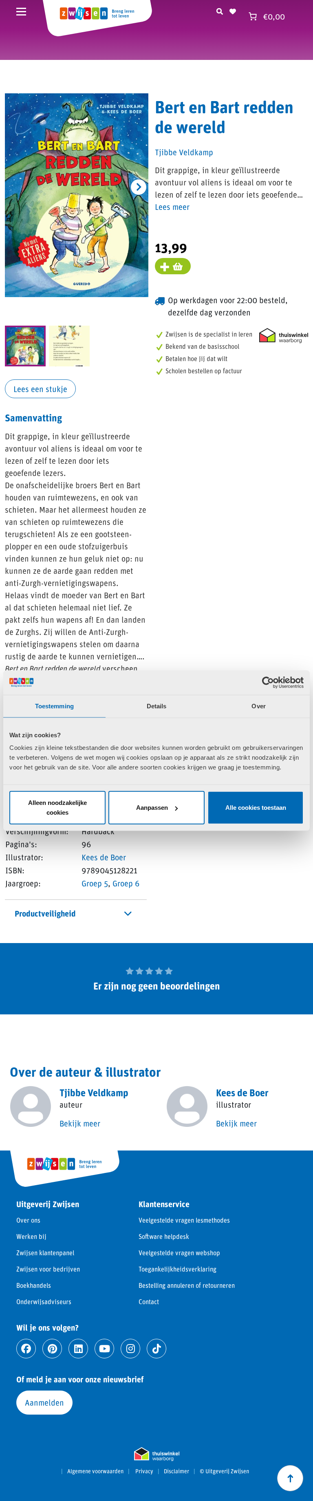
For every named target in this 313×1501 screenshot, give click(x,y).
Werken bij (31, 1236)
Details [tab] (157, 705)
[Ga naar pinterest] (52, 1348)
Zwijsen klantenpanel (45, 1252)
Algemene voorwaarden (95, 1471)
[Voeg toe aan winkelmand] (173, 266)
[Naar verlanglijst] (232, 10)
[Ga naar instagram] (130, 1348)
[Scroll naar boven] (290, 1478)
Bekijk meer (80, 1123)
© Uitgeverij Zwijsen (224, 1471)
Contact (149, 1301)
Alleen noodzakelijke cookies (57, 807)
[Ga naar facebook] (26, 1348)
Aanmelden (44, 1402)
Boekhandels (33, 1285)
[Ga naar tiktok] (156, 1348)
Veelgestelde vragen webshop (179, 1252)
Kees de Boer (104, 857)
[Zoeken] (219, 10)
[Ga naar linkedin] (78, 1348)
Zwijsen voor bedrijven (48, 1269)
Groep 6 (126, 883)
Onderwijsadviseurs (43, 1301)
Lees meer (172, 206)
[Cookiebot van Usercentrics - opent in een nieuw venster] (268, 682)
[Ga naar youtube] (104, 1348)
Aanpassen (152, 807)
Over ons (28, 1220)
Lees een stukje (40, 389)
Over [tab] (258, 705)
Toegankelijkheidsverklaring (177, 1269)
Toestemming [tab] (54, 705)
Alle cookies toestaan (255, 807)
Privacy (144, 1471)
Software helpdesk (164, 1236)
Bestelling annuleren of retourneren (187, 1285)
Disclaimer (176, 1471)
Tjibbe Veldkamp (184, 152)
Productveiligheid (45, 913)
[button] (138, 187)
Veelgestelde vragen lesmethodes (184, 1220)
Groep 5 (95, 883)
